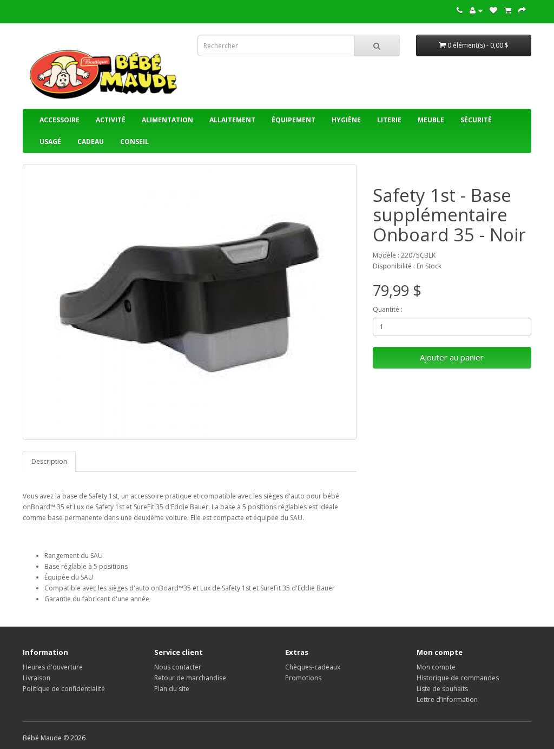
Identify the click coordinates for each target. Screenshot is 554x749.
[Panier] (507, 10)
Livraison (36, 677)
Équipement (293, 119)
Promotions (303, 677)
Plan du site (171, 688)
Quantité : (388, 309)
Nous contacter (177, 667)
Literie (389, 119)
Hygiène (346, 119)
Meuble (431, 119)
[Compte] (476, 10)
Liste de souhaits (442, 688)
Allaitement (232, 119)
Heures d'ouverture (53, 667)
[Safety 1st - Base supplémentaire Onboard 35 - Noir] (190, 302)
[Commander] (522, 10)
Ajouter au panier (452, 357)
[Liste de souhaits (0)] (493, 10)
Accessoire (59, 119)
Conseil (134, 141)
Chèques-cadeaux (312, 667)
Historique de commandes (458, 677)
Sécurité (476, 119)
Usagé (50, 141)
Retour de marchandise (190, 677)
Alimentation (167, 119)
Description (49, 461)
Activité (111, 119)
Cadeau (90, 141)
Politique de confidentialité (64, 688)
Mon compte (436, 667)
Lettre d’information (447, 699)
